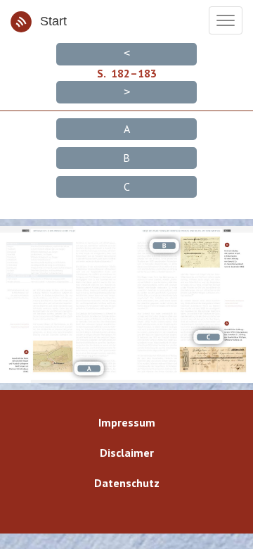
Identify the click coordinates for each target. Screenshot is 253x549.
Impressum (126, 422)
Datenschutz (127, 483)
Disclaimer (127, 453)
